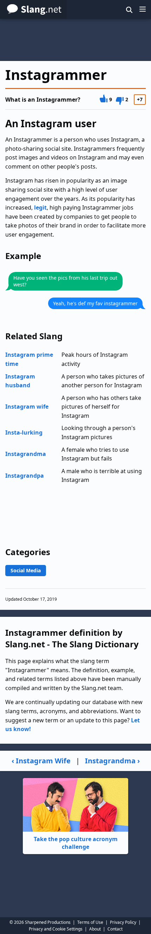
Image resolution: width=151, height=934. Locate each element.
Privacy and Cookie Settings (56, 929)
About (95, 929)
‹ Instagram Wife (41, 760)
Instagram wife (26, 406)
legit (40, 207)
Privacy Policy (123, 922)
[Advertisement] (75, 39)
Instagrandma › (112, 760)
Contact (115, 929)
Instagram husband (20, 381)
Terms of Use (90, 922)
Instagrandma (25, 454)
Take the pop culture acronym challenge (76, 843)
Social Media (26, 570)
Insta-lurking (23, 432)
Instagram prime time (29, 359)
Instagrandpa (24, 475)
